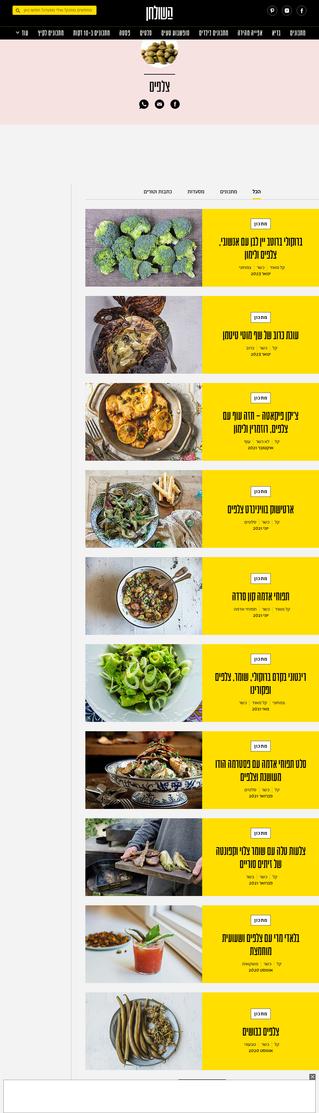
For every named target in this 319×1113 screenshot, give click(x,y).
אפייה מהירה (250, 33)
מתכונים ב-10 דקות (91, 33)
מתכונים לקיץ (51, 33)
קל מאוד (277, 267)
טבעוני (250, 1044)
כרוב (250, 348)
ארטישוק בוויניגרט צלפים (260, 509)
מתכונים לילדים (213, 33)
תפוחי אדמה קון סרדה (260, 596)
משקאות (250, 964)
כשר (260, 267)
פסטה (125, 33)
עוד (25, 33)
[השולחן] (159, 16)
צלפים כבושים (260, 1032)
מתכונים (298, 33)
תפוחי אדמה (245, 609)
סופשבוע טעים (175, 33)
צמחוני (245, 267)
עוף (247, 441)
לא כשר (262, 441)
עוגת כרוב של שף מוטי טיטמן (261, 335)
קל (275, 348)
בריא (276, 33)
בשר (250, 877)
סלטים (146, 33)
